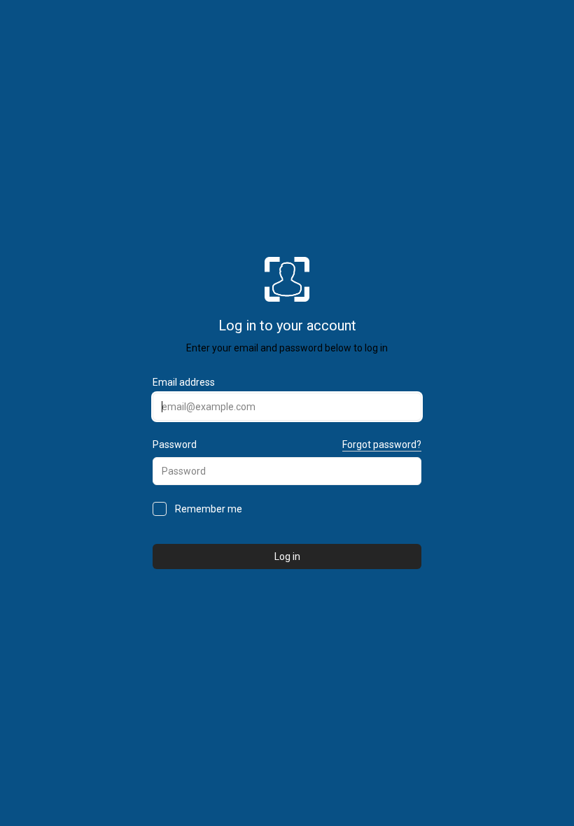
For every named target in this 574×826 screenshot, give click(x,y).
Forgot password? (381, 444)
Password (175, 444)
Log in (287, 556)
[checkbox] (160, 509)
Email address (184, 382)
